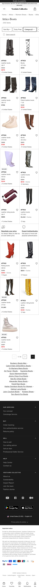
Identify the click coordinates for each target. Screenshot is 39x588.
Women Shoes (21, 14)
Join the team (8, 486)
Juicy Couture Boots (11, 391)
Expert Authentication (30, 231)
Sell (5, 438)
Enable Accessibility (19, 1)
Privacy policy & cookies (18, 522)
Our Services (8, 407)
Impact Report (8, 483)
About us (6, 476)
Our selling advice (10, 445)
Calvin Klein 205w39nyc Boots (18, 366)
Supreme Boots (26, 371)
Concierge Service (10, 414)
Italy (19, 577)
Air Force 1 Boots (11, 371)
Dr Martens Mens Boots (18, 368)
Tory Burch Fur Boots (19, 394)
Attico (11, 14)
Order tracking (8, 425)
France (4, 575)
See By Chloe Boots (18, 379)
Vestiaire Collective (12, 472)
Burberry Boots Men (18, 363)
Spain (33, 575)
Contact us (7, 465)
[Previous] (14, 357)
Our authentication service (13, 428)
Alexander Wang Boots (18, 381)
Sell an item (7, 448)
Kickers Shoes (28, 391)
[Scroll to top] (33, 357)
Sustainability (8, 479)
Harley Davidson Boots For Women (18, 386)
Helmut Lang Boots (18, 389)
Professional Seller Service (13, 452)
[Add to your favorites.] (17, 61)
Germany (28, 575)
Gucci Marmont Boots (18, 373)
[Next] (25, 357)
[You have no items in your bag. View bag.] (35, 9)
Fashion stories (9, 489)
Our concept (8, 411)
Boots (31, 14)
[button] (35, 9)
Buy (4, 421)
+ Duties (27, 182)
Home (4, 14)
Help (5, 459)
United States (20, 575)
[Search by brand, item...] (4, 9)
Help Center (7, 462)
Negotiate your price (9, 231)
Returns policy (8, 431)
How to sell (7, 442)
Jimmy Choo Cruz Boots (18, 376)
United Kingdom (12, 575)
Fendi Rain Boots (18, 384)
